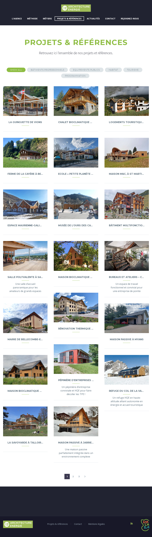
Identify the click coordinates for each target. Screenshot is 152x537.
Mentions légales (96, 524)
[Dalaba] (141, 525)
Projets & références (69, 18)
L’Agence (17, 18)
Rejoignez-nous (130, 18)
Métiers (47, 18)
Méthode (32, 18)
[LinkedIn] (131, 523)
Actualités (93, 18)
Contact (110, 18)
